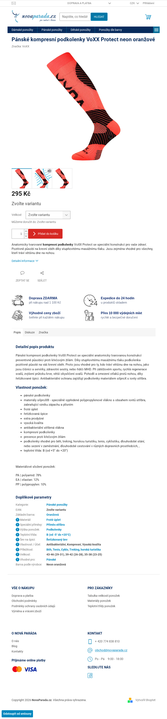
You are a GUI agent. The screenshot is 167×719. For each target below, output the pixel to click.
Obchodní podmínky (24, 600)
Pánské (51, 559)
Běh (49, 549)
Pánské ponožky (56, 504)
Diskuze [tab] (30, 332)
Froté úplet (53, 519)
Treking (74, 549)
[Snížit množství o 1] (26, 236)
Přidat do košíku (48, 233)
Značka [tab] (43, 332)
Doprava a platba (79, 3)
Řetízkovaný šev (56, 539)
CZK (132, 3)
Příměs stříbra (55, 524)
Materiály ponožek (99, 600)
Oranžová (52, 514)
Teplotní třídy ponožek (101, 606)
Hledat (99, 16)
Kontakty (17, 651)
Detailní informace (23, 261)
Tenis (56, 549)
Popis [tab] (17, 332)
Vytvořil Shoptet (145, 700)
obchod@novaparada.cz (111, 650)
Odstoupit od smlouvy (17, 713)
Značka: (20, 46)
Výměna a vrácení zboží (26, 611)
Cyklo (64, 549)
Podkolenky (54, 529)
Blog (14, 646)
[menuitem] (22, 30)
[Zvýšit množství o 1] (26, 231)
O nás (15, 641)
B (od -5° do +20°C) (58, 534)
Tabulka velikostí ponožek (104, 595)
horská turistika (91, 549)
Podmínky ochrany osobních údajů (33, 606)
